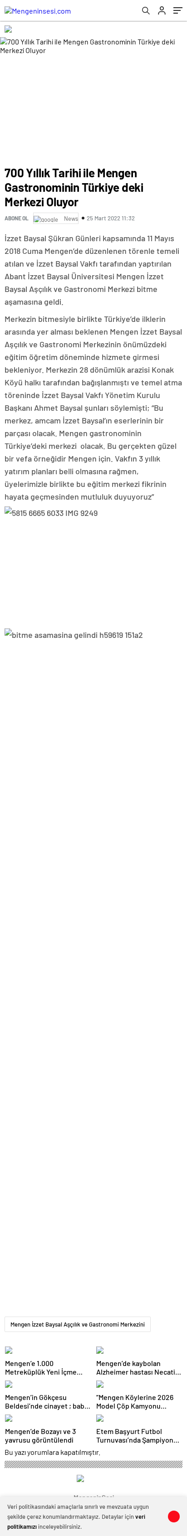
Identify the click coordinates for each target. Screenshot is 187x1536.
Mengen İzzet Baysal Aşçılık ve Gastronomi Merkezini (77, 1324)
